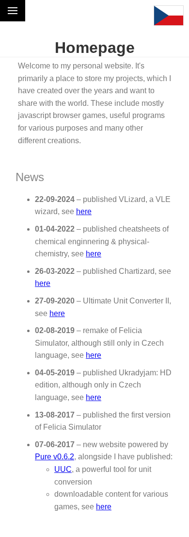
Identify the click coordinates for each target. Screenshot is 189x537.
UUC (63, 469)
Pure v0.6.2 (54, 457)
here (84, 211)
